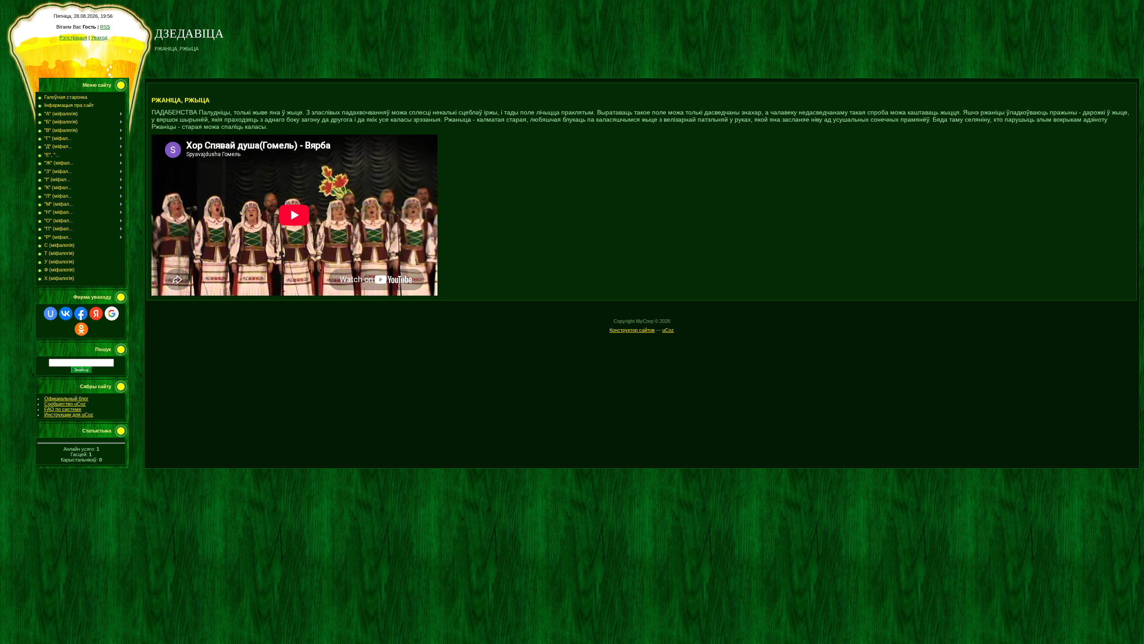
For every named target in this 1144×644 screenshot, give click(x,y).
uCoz (668, 330)
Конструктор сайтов (632, 330)
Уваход (99, 37)
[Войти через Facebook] (81, 313)
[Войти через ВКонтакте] (65, 313)
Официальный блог (66, 398)
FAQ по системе (62, 409)
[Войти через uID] (50, 313)
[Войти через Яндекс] (96, 313)
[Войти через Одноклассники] (81, 329)
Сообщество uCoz (65, 404)
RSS (105, 27)
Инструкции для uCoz (68, 414)
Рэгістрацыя (73, 37)
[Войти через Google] (112, 313)
